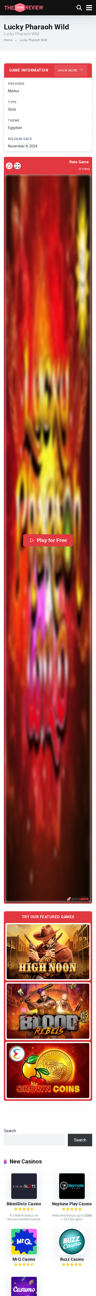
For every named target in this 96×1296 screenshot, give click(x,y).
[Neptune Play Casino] (72, 1197)
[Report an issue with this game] (9, 165)
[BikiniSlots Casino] (24, 1197)
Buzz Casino (72, 1259)
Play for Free (52, 540)
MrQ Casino (24, 1259)
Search (10, 1130)
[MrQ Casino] (24, 1253)
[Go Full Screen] (17, 165)
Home (8, 40)
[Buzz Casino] (72, 1253)
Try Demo (48, 951)
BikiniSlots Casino (24, 1203)
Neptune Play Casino (72, 1203)
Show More (68, 70)
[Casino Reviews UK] (24, 7)
